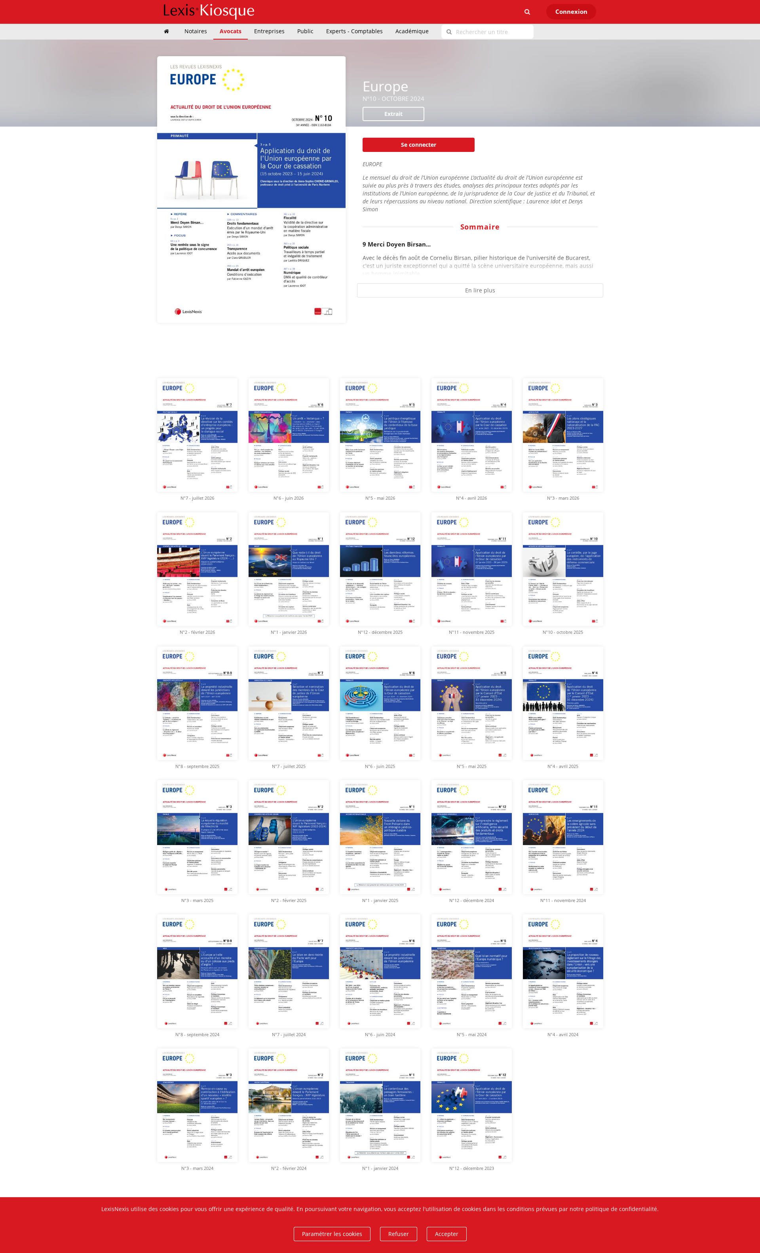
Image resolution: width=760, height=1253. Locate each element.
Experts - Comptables (354, 31)
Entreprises (269, 31)
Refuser (398, 1234)
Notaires (195, 31)
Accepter (446, 1234)
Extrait (393, 114)
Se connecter (418, 144)
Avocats (230, 31)
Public (305, 31)
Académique (412, 31)
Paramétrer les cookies (332, 1234)
